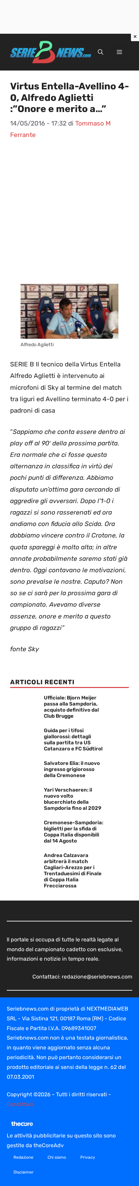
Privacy (87, 1157)
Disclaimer (23, 1172)
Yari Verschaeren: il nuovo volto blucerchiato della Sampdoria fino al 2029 (72, 799)
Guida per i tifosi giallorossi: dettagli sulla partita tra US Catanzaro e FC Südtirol (73, 739)
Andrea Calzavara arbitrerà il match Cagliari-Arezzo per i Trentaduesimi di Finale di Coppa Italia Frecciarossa (73, 870)
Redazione (23, 1157)
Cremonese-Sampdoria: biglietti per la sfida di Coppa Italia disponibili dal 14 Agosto (73, 832)
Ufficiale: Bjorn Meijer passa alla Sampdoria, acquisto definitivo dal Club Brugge (71, 707)
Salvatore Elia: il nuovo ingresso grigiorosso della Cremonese (72, 769)
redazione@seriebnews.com (97, 976)
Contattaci (20, 1104)
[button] (100, 52)
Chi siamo (57, 1157)
